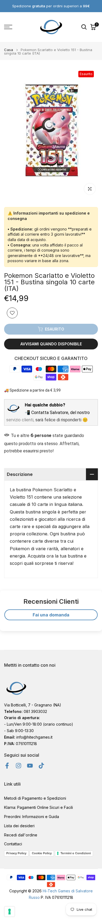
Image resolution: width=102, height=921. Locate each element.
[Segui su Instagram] (18, 765)
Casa (8, 50)
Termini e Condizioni (75, 853)
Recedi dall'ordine (20, 835)
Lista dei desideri (19, 825)
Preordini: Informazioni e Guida (31, 816)
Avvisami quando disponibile (51, 344)
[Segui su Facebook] (7, 765)
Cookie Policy (42, 853)
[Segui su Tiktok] (41, 765)
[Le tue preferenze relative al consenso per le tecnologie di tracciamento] (9, 911)
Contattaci (13, 844)
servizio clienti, (20, 419)
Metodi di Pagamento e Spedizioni (35, 798)
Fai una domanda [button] (51, 615)
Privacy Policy (16, 853)
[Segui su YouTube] (30, 765)
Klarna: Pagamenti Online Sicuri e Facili (38, 807)
